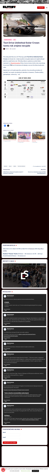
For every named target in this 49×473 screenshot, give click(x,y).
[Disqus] (24, 191)
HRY (15, 39)
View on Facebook (7, 309)
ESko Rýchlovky (10, 295)
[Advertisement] (24, 112)
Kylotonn (5, 166)
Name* (4, 432)
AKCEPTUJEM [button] (35, 470)
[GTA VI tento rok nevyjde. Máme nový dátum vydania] (24, 135)
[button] (41, 7)
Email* (4, 437)
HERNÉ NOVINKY (7, 39)
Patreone (31, 248)
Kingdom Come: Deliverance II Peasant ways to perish (16, 389)
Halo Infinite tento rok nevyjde (9, 139)
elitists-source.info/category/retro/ (30, 419)
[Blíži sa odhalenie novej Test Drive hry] (38, 135)
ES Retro (7, 415)
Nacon (10, 166)
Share (6, 310)
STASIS (6, 302)
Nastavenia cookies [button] (25, 470)
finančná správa (15, 63)
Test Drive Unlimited (21, 166)
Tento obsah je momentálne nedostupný (16, 393)
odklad (14, 166)
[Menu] (46, 7)
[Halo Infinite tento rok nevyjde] (9, 135)
